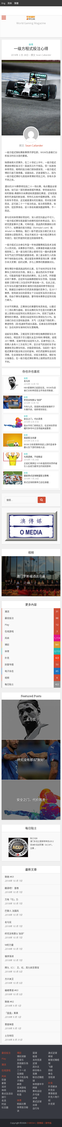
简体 (10, 3)
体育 (31, 44)
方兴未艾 (9, 978)
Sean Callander (43, 55)
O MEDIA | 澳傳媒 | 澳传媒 (39, 1122)
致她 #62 (9, 1001)
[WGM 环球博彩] (31, 17)
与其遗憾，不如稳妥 (33, 456)
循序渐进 (9, 956)
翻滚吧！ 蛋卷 (12, 888)
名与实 (27, 381)
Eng (3, 3)
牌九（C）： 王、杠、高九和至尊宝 (22, 967)
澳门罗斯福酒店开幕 (31, 576)
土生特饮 (9, 1035)
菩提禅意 (9, 1024)
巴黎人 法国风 (12, 910)
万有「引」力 (11, 899)
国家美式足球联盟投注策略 (36, 475)
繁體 (16, 3)
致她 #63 (9, 876)
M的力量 (9, 944)
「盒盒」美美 (11, 1012)
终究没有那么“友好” (33, 399)
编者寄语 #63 (11, 990)
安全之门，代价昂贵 (33, 418)
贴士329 (33, 838)
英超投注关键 (30, 437)
